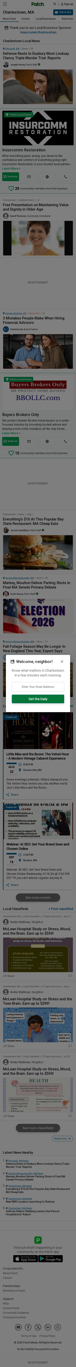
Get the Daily (38, 699)
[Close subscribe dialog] (62, 661)
